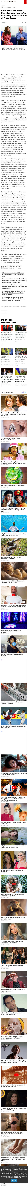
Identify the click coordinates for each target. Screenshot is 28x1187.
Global (3, 5)
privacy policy (9, 1177)
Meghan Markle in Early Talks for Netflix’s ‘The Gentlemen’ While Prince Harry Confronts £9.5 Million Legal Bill (7, 379)
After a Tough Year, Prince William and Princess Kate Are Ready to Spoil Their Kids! (13, 274)
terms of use (18, 1177)
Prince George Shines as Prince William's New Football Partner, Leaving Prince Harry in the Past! (13, 292)
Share (18, 1)
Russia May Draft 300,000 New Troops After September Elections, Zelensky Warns (6, 359)
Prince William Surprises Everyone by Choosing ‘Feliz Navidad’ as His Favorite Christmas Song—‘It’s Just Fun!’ (13, 298)
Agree (14, 1180)
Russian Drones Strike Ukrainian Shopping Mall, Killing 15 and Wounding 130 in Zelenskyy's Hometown (20, 379)
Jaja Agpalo (3, 22)
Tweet (25, 1)
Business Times (8, 306)
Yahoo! (3, 180)
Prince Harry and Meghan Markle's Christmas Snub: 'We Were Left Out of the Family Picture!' (14, 286)
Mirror (5, 102)
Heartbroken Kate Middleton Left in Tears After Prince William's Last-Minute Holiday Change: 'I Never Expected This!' (14, 280)
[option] (14, 49)
